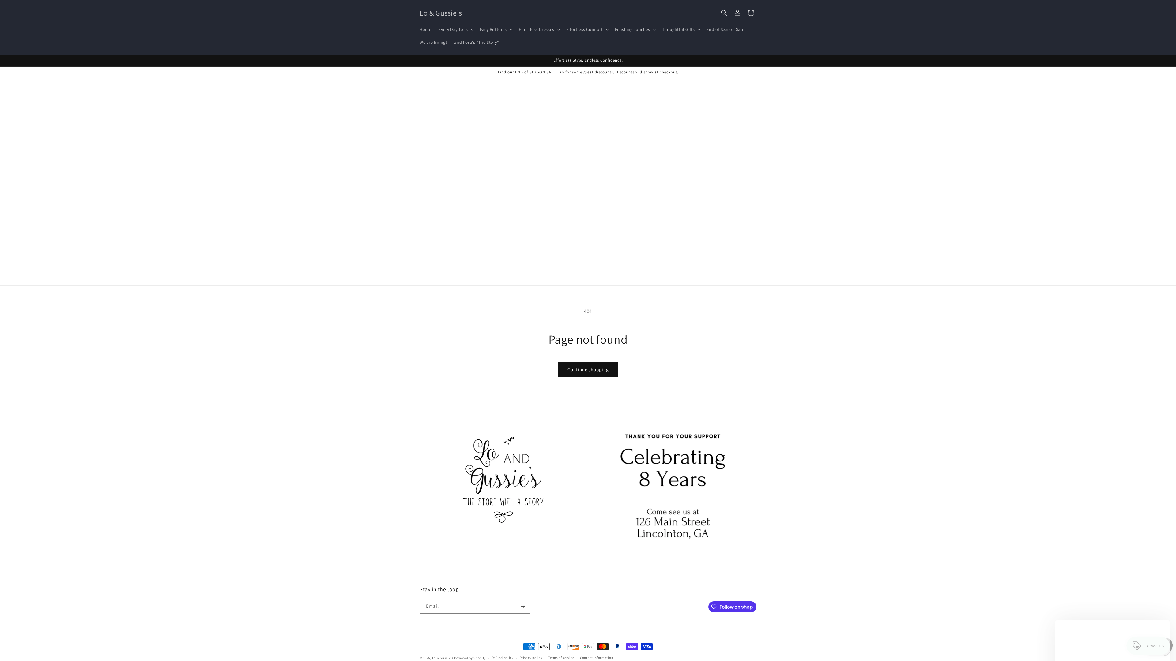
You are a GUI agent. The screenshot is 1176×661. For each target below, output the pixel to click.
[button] (455, 29)
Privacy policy (531, 657)
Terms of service (561, 657)
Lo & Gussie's (443, 658)
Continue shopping (588, 369)
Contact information (596, 657)
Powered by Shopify (470, 658)
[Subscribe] (523, 606)
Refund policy (503, 657)
